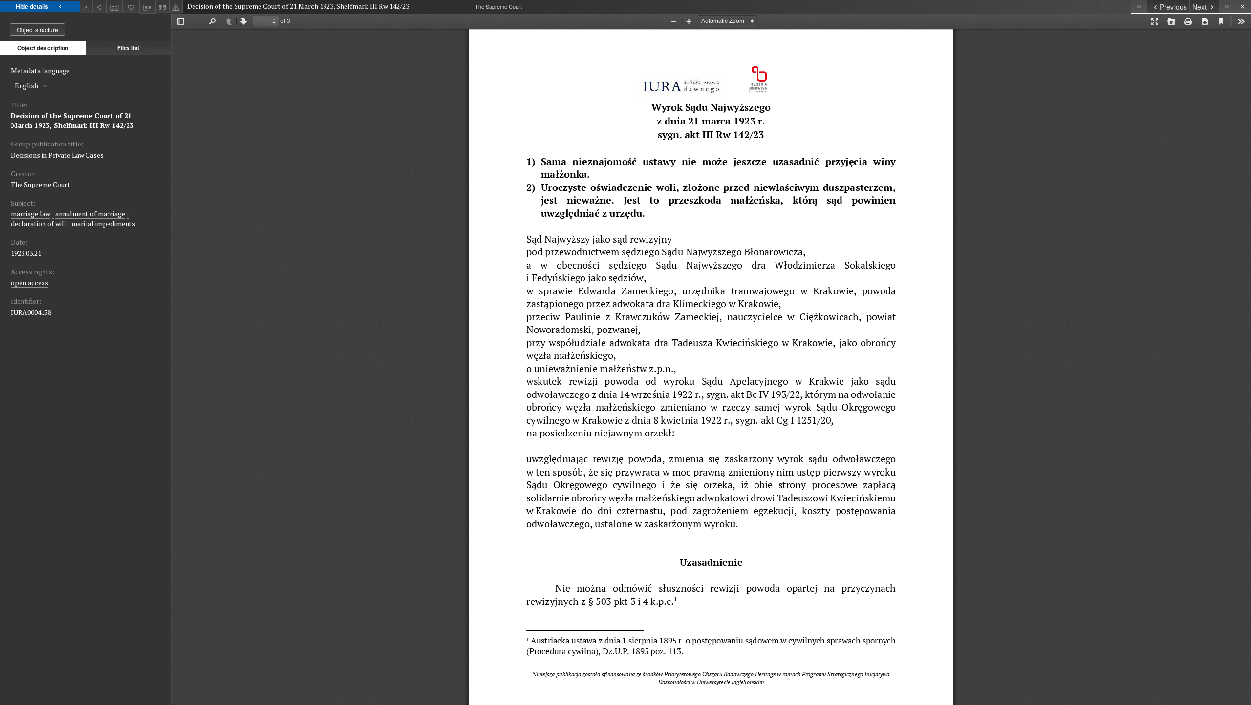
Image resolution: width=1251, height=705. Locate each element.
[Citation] (163, 6)
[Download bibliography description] (147, 7)
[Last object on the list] (1227, 6)
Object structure (37, 29)
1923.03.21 (26, 253)
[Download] (86, 6)
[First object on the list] (1139, 6)
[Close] (1243, 6)
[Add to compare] (115, 6)
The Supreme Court (40, 184)
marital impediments (103, 223)
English (27, 85)
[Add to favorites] (131, 6)
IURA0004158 (31, 312)
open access (29, 282)
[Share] (100, 6)
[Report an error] (176, 6)
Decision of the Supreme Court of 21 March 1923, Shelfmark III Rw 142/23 (72, 120)
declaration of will (38, 223)
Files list (128, 47)
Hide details (32, 6)
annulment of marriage (90, 213)
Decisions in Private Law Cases (57, 155)
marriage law (30, 213)
